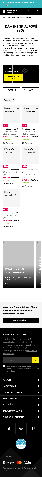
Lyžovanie (11, 18)
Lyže (18, 18)
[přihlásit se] (33, 11)
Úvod (4, 18)
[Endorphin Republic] (12, 11)
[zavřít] (38, 3)
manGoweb (7, 471)
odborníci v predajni (25, 53)
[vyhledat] (28, 11)
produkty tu (30, 3)
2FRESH (18, 468)
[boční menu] (4, 11)
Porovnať (9, 143)
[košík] (38, 11)
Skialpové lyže (26, 18)
